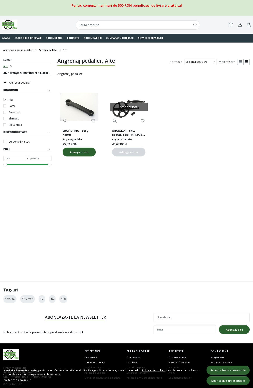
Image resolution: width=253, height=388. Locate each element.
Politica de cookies (153, 370)
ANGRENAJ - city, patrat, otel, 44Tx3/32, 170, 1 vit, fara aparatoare (127, 133)
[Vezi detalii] (65, 121)
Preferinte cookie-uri (17, 380)
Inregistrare (217, 357)
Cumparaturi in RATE (120, 38)
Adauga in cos (79, 152)
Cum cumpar (133, 357)
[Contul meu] (240, 25)
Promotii (73, 38)
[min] (14, 158)
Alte (5, 66)
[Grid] (247, 62)
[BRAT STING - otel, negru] (79, 107)
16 (52, 299)
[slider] (5, 164)
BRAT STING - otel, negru (75, 132)
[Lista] (240, 62)
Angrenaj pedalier (48, 50)
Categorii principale (27, 38)
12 (41, 299)
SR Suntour (15, 124)
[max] (40, 158)
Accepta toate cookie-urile (228, 370)
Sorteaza (176, 62)
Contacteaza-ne (178, 357)
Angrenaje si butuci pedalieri (18, 50)
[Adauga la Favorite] (93, 121)
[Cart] (249, 25)
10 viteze (27, 299)
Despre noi (90, 357)
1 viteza (10, 299)
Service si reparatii (150, 38)
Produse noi (54, 38)
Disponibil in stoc (19, 141)
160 (63, 299)
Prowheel (14, 112)
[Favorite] (231, 25)
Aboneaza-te (234, 329)
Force (12, 106)
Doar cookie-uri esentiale (228, 380)
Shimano (14, 118)
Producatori (93, 38)
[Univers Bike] (24, 25)
